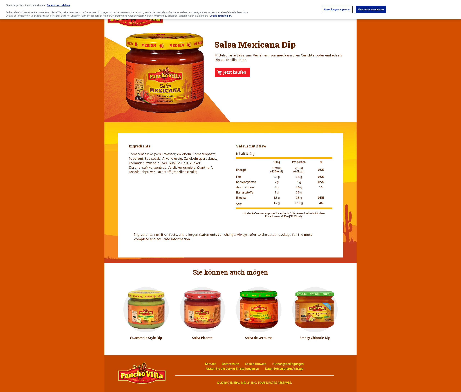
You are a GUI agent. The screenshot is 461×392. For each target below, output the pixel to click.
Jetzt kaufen (234, 72)
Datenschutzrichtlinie (58, 5)
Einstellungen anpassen (337, 9)
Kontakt (210, 364)
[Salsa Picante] (202, 309)
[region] (230, 9)
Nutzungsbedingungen (288, 364)
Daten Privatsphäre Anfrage (284, 369)
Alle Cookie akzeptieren (371, 9)
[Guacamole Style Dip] (146, 309)
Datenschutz (230, 364)
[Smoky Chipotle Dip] (315, 309)
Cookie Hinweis (255, 364)
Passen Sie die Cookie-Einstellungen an (232, 369)
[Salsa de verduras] (258, 309)
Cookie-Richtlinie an (220, 15)
